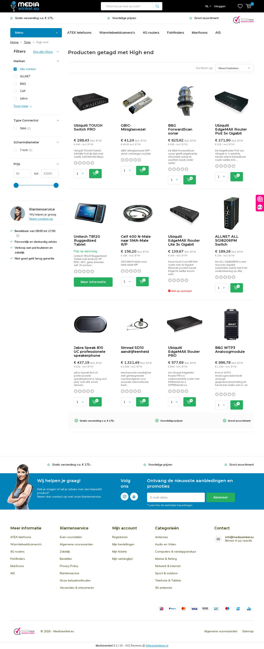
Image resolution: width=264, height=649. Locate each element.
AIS (218, 32)
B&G (23, 84)
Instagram (124, 496)
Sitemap (248, 631)
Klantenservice (69, 573)
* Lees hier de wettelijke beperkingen (169, 505)
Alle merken (28, 69)
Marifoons (199, 32)
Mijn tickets (119, 551)
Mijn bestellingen (123, 544)
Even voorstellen (71, 537)
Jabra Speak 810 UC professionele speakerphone (89, 352)
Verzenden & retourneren (77, 588)
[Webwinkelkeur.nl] (243, 19)
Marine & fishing (166, 559)
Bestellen (66, 559)
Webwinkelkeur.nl (157, 645)
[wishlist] (240, 6)
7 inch (26, 150)
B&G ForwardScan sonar (180, 129)
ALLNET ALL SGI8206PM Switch (226, 240)
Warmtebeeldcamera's (117, 32)
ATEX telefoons (79, 32)
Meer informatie (93, 282)
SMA (25, 128)
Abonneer (220, 497)
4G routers (151, 32)
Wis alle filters (43, 52)
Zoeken (157, 6)
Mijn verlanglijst (122, 559)
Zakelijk (65, 551)
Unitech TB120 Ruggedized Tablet (87, 240)
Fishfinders (175, 32)
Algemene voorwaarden (76, 544)
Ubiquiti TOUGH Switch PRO (88, 127)
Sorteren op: (204, 68)
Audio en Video (165, 544)
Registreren (120, 537)
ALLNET (25, 76)
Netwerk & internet (167, 566)
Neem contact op (41, 219)
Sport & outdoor (166, 573)
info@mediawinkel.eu (239, 537)
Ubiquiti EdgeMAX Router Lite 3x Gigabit (184, 240)
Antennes (161, 537)
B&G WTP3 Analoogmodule (230, 350)
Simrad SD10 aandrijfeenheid (135, 350)
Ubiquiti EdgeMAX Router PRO (184, 352)
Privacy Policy (69, 566)
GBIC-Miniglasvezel (133, 127)
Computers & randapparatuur (175, 551)
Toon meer (21, 106)
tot (34, 173)
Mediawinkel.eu (63, 631)
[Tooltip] (17, 236)
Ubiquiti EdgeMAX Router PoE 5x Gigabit (231, 129)
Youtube (134, 496)
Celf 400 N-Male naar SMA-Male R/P (136, 240)
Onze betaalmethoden (75, 580)
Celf (22, 91)
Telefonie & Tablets (168, 580)
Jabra (23, 98)
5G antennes (163, 588)
